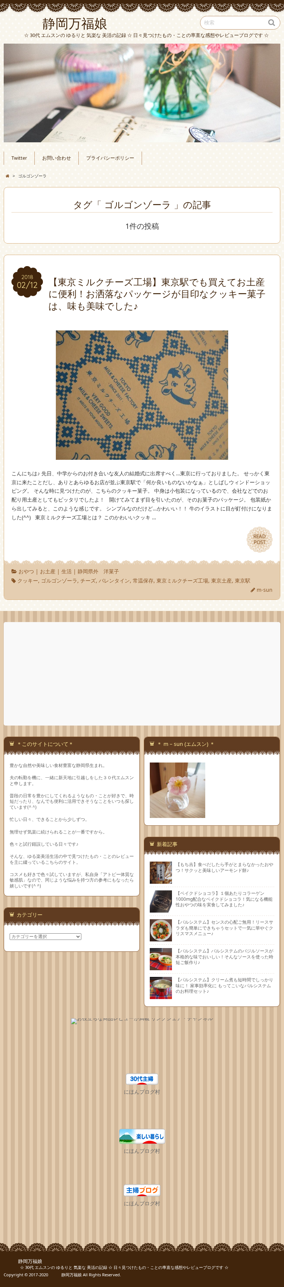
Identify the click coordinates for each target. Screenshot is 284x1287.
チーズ (88, 580)
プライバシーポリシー (110, 158)
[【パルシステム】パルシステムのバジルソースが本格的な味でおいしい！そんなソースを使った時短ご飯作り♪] (161, 967)
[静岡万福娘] (142, 93)
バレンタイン (114, 580)
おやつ (26, 571)
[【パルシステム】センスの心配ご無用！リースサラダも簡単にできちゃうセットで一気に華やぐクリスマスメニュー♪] (161, 938)
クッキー (27, 580)
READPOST (259, 539)
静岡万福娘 (23, 1261)
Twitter (19, 158)
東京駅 (242, 580)
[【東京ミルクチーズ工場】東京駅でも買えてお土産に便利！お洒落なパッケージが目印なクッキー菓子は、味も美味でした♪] (142, 455)
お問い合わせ (56, 158)
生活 (66, 571)
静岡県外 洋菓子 (98, 571)
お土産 (47, 571)
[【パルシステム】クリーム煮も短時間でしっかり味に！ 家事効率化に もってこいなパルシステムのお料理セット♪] (161, 996)
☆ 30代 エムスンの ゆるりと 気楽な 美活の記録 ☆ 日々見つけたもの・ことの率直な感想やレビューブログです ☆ (116, 1267)
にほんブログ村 (142, 1091)
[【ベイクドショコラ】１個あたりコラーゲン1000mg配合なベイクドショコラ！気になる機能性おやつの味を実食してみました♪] (161, 910)
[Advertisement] (142, 674)
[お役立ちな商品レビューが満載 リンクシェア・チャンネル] (142, 1022)
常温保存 (143, 580)
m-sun (265, 589)
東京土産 (221, 580)
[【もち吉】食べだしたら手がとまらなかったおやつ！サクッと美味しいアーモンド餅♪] (161, 881)
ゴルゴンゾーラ (59, 580)
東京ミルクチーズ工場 (182, 580)
